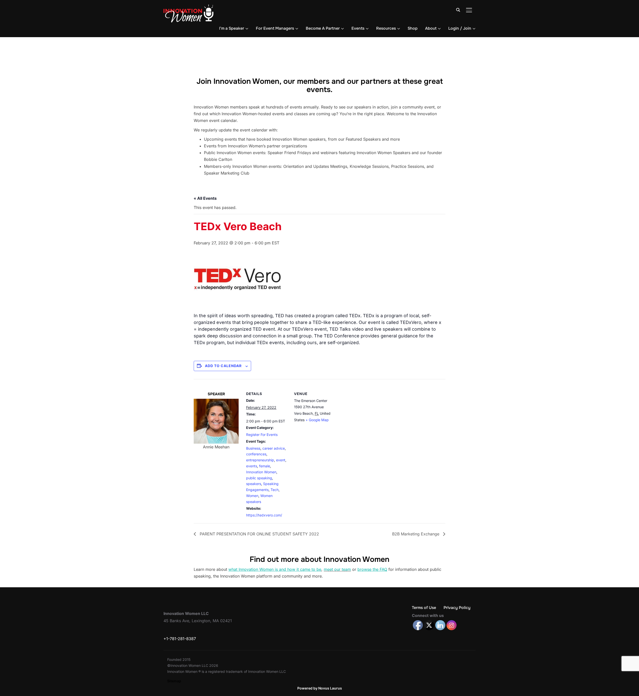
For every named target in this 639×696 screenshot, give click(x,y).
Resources (386, 28)
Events (357, 28)
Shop (413, 28)
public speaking (259, 478)
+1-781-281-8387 (179, 638)
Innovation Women (261, 472)
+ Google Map (317, 420)
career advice (273, 448)
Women (252, 496)
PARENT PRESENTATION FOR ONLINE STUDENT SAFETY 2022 (258, 533)
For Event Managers (275, 28)
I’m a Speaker (231, 28)
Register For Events (262, 434)
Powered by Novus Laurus (319, 688)
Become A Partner (323, 28)
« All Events (205, 198)
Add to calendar (223, 366)
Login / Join (459, 28)
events (251, 466)
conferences (256, 454)
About (431, 28)
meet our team (337, 569)
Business (253, 448)
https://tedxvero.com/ (264, 515)
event (280, 460)
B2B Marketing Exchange (416, 533)
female (264, 466)
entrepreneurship (260, 460)
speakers (253, 484)
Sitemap (174, 681)
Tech (275, 490)
